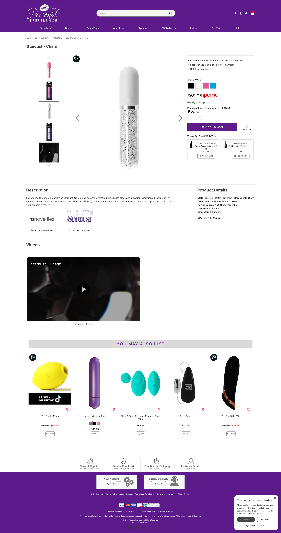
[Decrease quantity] (189, 118)
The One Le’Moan (50, 416)
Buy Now (50, 434)
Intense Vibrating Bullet (95, 416)
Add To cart (214, 127)
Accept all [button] (246, 519)
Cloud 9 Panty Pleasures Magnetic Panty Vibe (140, 417)
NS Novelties (45, 230)
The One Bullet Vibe (231, 416)
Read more (258, 514)
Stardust (86, 230)
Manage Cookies (126, 494)
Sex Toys (216, 28)
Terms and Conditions (145, 494)
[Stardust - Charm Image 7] (129, 117)
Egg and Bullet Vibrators (77, 38)
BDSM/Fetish (169, 28)
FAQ (180, 494)
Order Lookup (96, 494)
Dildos (68, 28)
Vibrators (45, 28)
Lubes (193, 28)
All (237, 28)
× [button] (275, 498)
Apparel (143, 28)
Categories (32, 38)
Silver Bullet (185, 416)
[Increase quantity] (200, 118)
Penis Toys (93, 28)
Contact (187, 494)
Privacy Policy (110, 494)
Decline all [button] (266, 519)
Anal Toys (118, 28)
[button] (77, 118)
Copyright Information (166, 494)
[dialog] (256, 512)
